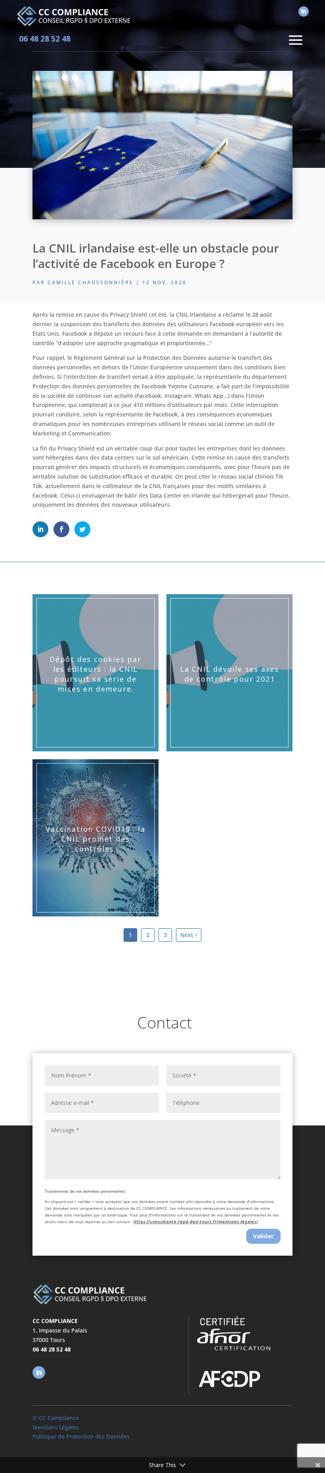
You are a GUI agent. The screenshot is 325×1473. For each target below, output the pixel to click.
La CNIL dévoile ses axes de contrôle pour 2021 (229, 674)
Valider (263, 1236)
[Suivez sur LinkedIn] (303, 11)
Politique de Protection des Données (81, 1436)
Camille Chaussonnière (91, 282)
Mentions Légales (55, 1427)
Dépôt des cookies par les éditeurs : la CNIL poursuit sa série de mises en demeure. (95, 674)
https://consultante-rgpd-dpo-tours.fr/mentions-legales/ (196, 1221)
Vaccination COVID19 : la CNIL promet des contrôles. (95, 838)
